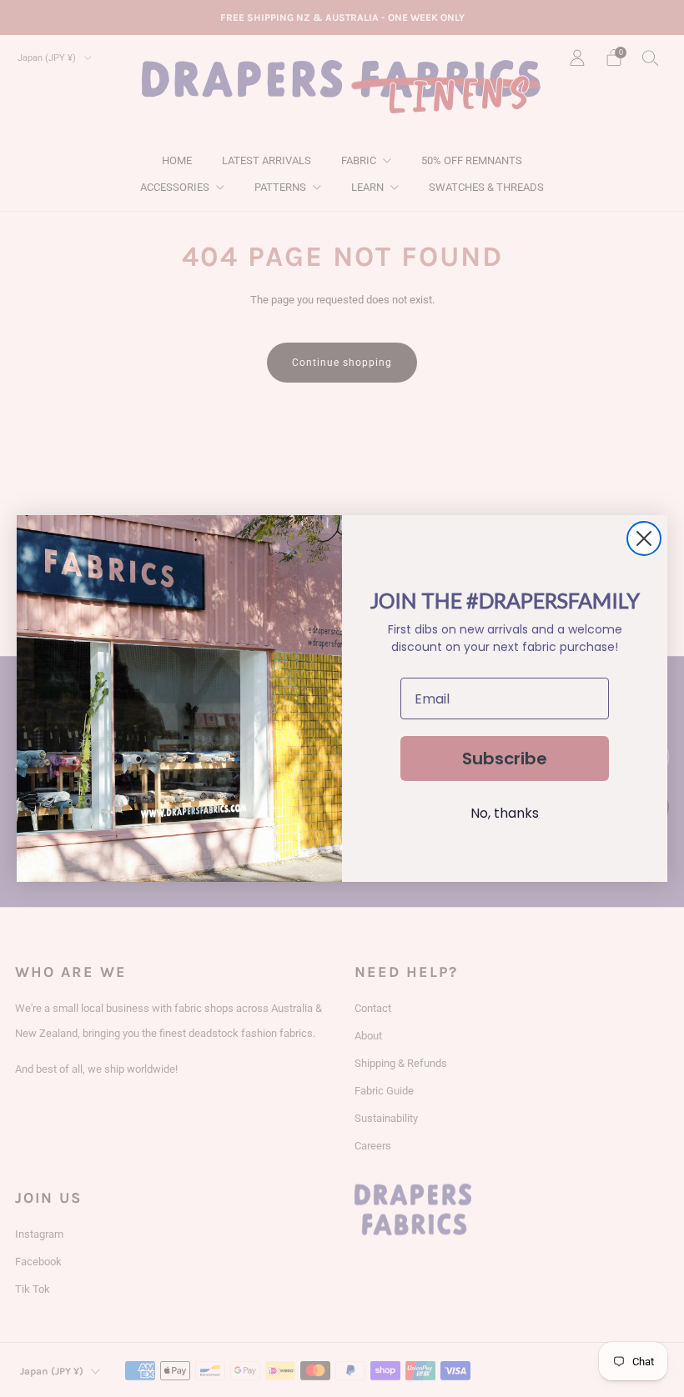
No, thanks (504, 813)
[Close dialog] (644, 538)
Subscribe (504, 758)
